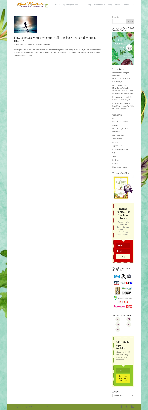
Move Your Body (44, 44)
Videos (114, 153)
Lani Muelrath (21, 44)
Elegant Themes (30, 407)
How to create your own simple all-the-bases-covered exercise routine (55, 39)
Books (57, 5)
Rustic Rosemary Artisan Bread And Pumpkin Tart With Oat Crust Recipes (123, 106)
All (113, 118)
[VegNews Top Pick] (123, 187)
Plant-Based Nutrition (120, 122)
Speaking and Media (71, 5)
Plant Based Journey (120, 167)
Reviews (115, 160)
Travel (114, 156)
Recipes (115, 163)
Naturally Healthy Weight (121, 149)
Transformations (118, 139)
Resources (98, 5)
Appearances (117, 146)
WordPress (51, 407)
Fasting (115, 142)
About (117, 5)
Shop (110, 5)
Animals (115, 125)
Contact (126, 5)
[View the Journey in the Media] (123, 291)
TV (83, 5)
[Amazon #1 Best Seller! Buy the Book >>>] (123, 48)
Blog (89, 5)
